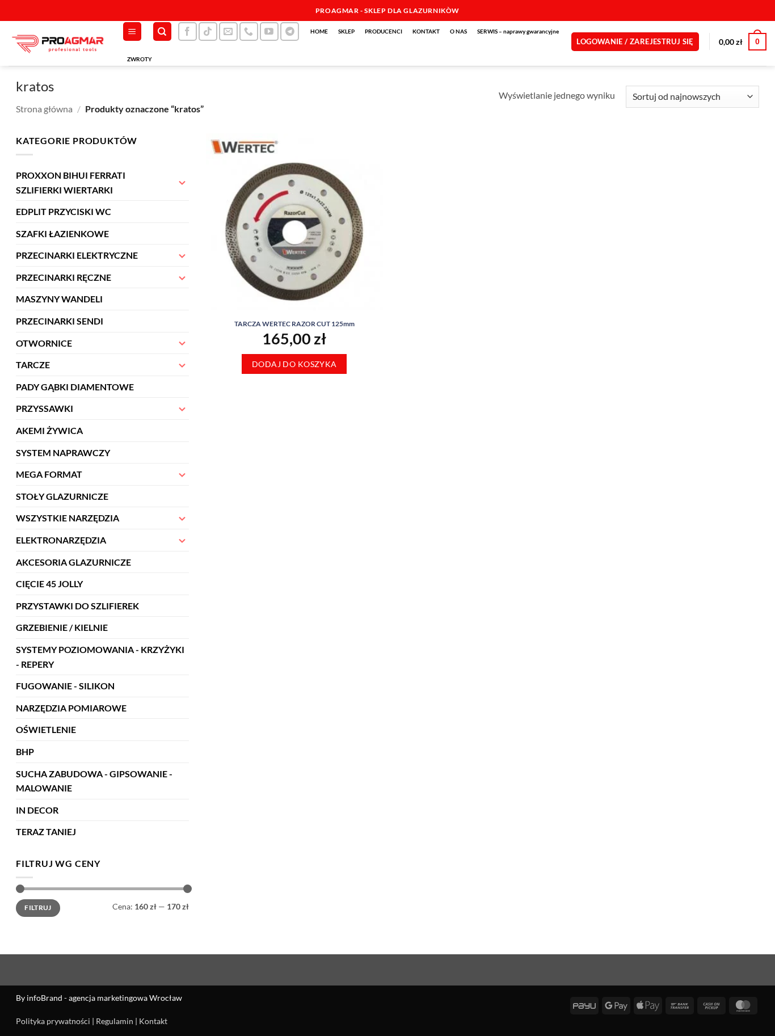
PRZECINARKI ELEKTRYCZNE (77, 255)
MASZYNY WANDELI (59, 298)
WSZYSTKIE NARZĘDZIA (67, 517)
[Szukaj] (162, 31)
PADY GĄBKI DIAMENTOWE (75, 386)
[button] (132, 31)
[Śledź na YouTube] (269, 31)
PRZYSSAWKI (44, 408)
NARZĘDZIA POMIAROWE (71, 707)
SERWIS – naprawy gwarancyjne (518, 31)
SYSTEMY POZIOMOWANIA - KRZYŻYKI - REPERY (100, 656)
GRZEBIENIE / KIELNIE (62, 627)
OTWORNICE (44, 343)
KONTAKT (426, 31)
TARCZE (33, 364)
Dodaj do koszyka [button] (294, 364)
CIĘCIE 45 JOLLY (49, 583)
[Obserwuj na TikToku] (208, 31)
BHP (25, 751)
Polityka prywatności (53, 1021)
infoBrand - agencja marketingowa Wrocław (104, 998)
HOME (319, 31)
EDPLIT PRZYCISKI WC (63, 211)
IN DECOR (37, 810)
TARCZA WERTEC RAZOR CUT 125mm (294, 323)
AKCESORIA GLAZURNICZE (73, 562)
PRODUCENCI (383, 31)
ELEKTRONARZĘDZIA (61, 539)
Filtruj (38, 907)
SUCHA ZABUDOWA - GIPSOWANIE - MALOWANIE (94, 781)
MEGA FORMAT (49, 474)
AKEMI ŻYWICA (49, 430)
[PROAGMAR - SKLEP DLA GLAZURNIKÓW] (57, 43)
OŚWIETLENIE (46, 729)
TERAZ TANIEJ (46, 831)
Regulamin (114, 1021)
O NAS (458, 31)
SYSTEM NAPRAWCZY (63, 452)
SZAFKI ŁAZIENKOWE (62, 233)
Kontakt (153, 1021)
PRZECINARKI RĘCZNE (63, 277)
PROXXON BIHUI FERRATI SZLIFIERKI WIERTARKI (70, 182)
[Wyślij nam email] (228, 31)
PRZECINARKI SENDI (59, 320)
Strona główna (44, 108)
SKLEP (346, 31)
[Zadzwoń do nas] (248, 31)
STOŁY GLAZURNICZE (62, 496)
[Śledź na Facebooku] (187, 31)
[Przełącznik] (182, 182)
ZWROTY (139, 59)
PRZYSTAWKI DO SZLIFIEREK (77, 605)
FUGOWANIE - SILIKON (65, 685)
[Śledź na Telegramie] (289, 31)
